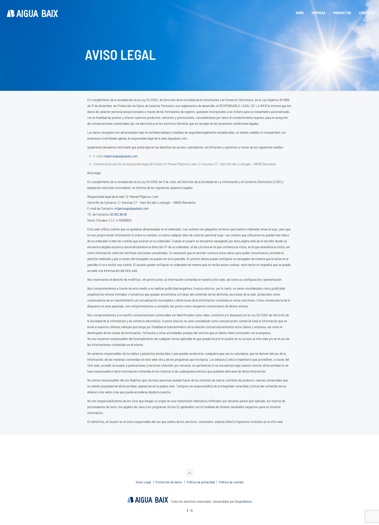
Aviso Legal (144, 482)
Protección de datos (169, 482)
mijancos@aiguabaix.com (121, 156)
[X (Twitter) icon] (191, 510)
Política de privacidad (201, 482)
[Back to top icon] (189, 473)
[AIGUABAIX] (32, 13)
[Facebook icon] (187, 510)
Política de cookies (231, 482)
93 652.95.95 (118, 214)
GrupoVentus (243, 501)
